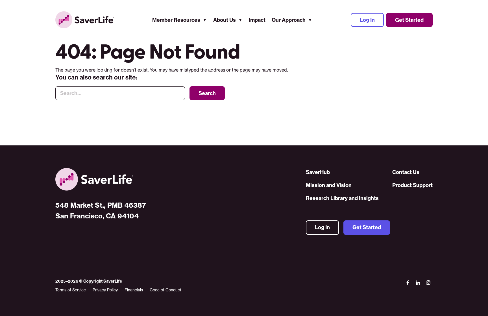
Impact (257, 20)
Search (207, 93)
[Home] (100, 179)
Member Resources (176, 20)
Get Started (409, 20)
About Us (224, 20)
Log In (367, 20)
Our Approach (289, 20)
